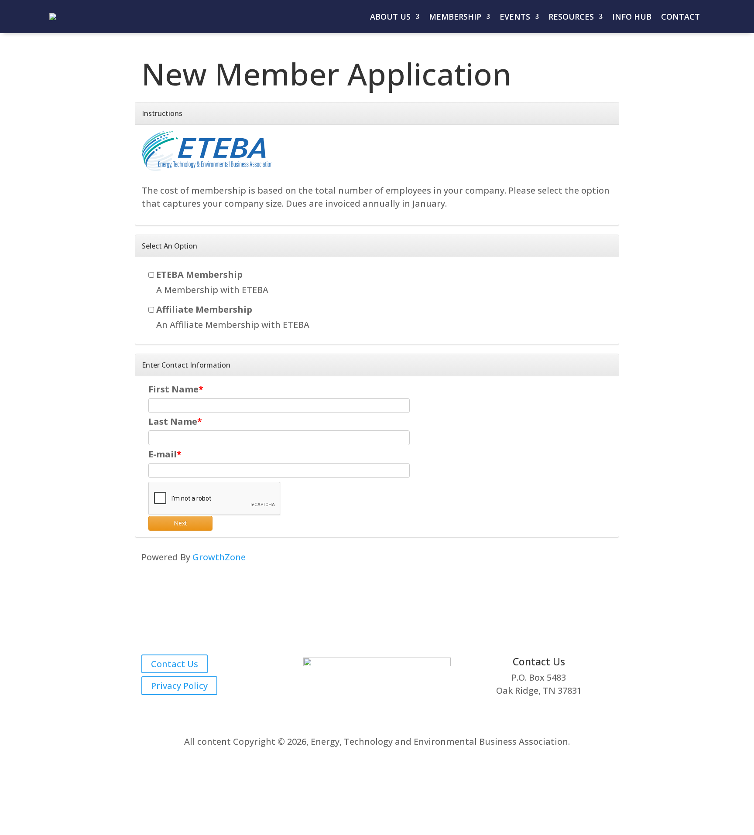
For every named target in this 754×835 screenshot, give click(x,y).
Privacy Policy (179, 686)
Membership (455, 16)
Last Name (172, 421)
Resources (571, 16)
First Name (173, 389)
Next (180, 523)
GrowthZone (219, 557)
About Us (390, 16)
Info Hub (631, 16)
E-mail (162, 454)
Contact (680, 16)
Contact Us (174, 664)
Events (515, 16)
